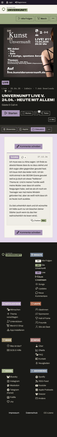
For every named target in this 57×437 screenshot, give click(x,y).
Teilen (46, 113)
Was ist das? (15, 346)
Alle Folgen (26, 18)
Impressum (14, 413)
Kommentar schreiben (30, 146)
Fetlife (13, 397)
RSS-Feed (43, 381)
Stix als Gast (44, 327)
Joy (11, 401)
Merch (43, 18)
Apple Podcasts (45, 390)
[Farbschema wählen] (2, 2)
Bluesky (13, 377)
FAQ (40, 354)
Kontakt (42, 359)
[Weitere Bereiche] (49, 129)
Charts (41, 350)
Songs (41, 284)
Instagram (14, 381)
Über (40, 346)
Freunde (42, 322)
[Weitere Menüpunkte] (53, 18)
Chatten (39, 221)
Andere (41, 398)
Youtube (42, 385)
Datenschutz (32, 413)
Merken (28, 113)
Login (10, 2)
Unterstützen (16, 321)
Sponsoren (43, 314)
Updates (42, 288)
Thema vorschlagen (12, 315)
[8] (36, 113)
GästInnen (43, 309)
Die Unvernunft (40, 266)
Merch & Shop (16, 326)
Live (41, 272)
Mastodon (14, 385)
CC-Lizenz (48, 413)
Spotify (41, 377)
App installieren (17, 330)
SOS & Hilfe (15, 350)
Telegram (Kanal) (13, 391)
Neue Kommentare (41, 294)
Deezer (41, 394)
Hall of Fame (44, 318)
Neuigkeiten (44, 363)
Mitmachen (15, 309)
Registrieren (21, 2)
